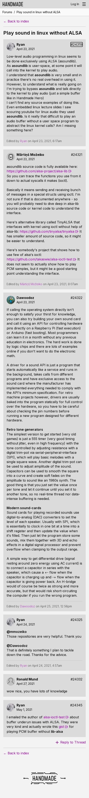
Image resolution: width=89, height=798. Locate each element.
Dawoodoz (25, 298)
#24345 (76, 705)
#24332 (76, 679)
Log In (75, 4)
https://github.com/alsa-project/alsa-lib (37, 171)
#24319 (76, 45)
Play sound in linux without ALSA (38, 12)
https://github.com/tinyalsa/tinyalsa (47, 231)
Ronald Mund (27, 679)
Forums (7, 12)
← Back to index (16, 21)
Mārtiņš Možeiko (30, 155)
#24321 (76, 155)
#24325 (76, 620)
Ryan (21, 45)
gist (61, 726)
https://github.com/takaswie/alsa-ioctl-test (39, 259)
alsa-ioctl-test (54, 717)
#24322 (76, 298)
